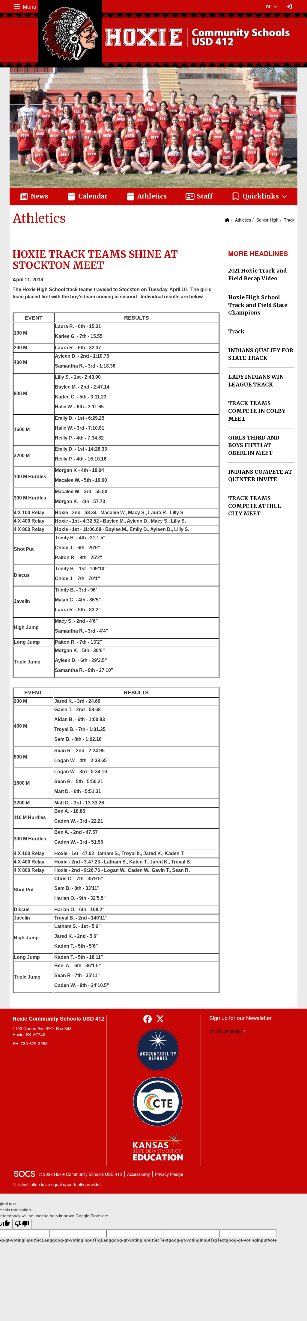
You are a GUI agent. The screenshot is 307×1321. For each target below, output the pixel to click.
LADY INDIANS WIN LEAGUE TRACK (256, 380)
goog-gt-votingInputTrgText (197, 1240)
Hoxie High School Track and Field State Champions (257, 305)
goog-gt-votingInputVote (251, 1240)
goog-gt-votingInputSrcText (139, 1240)
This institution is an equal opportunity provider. (57, 1184)
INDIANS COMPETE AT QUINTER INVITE (260, 475)
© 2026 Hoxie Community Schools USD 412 (80, 1174)
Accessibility (138, 1174)
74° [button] (269, 6)
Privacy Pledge (169, 1174)
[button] (259, 197)
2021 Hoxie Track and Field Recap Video (257, 274)
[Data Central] (158, 1102)
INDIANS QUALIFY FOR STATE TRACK (260, 354)
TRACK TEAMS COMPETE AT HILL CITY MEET (254, 506)
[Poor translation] (21, 1224)
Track (289, 220)
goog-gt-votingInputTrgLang (81, 1240)
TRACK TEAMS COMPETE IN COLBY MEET (256, 411)
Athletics (243, 220)
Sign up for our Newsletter (240, 1017)
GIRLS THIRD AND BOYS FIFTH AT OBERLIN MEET (253, 445)
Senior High (267, 220)
